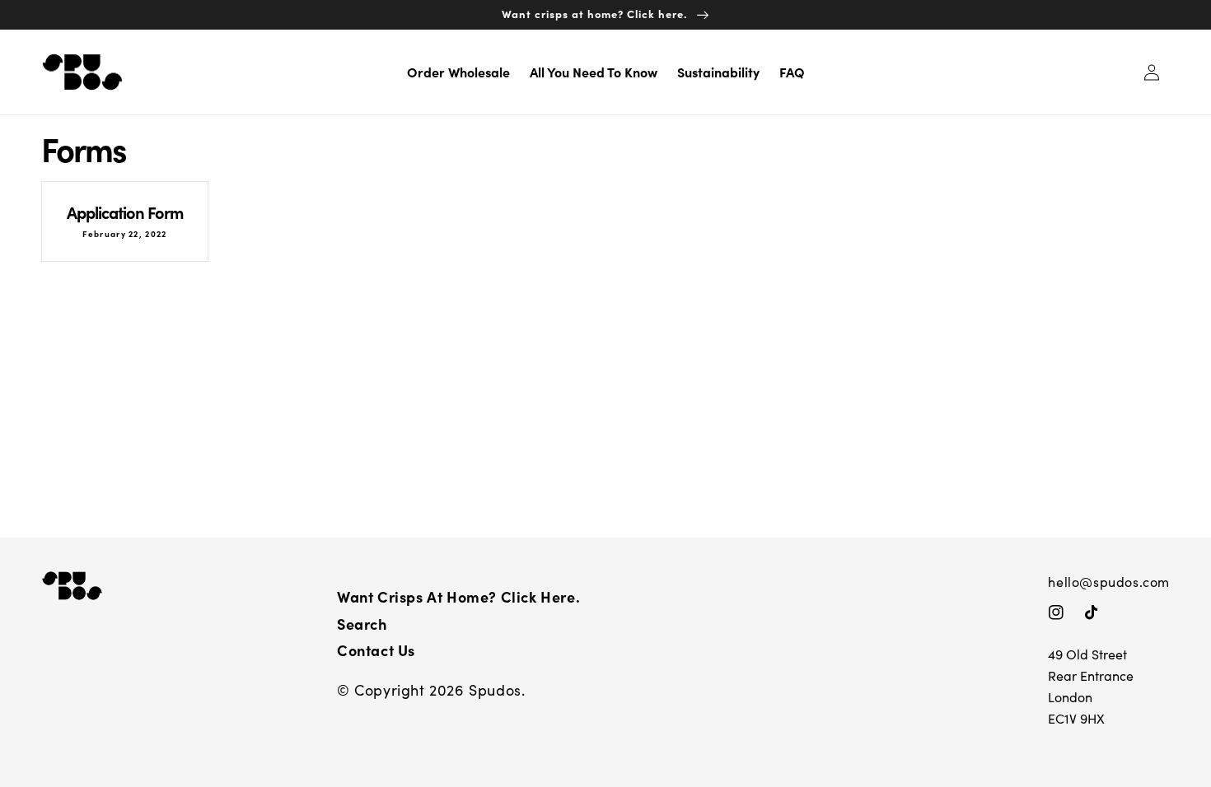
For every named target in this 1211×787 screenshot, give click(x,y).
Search (362, 623)
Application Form (125, 212)
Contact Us (376, 650)
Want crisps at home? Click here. (458, 596)
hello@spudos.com (1109, 581)
